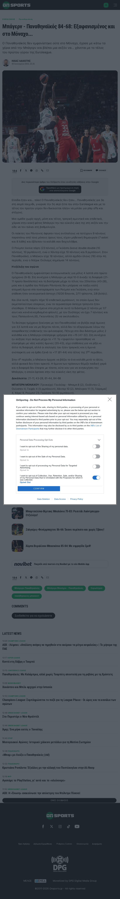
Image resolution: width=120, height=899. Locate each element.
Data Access (60, 499)
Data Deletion (43, 499)
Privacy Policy (76, 499)
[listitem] (60, 439)
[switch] (96, 446)
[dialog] (60, 450)
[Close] (110, 400)
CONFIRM (39, 488)
